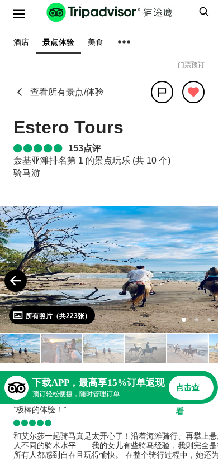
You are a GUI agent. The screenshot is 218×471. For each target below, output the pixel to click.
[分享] (162, 92)
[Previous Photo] (15, 281)
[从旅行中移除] (193, 92)
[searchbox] (202, 11)
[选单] (19, 14)
